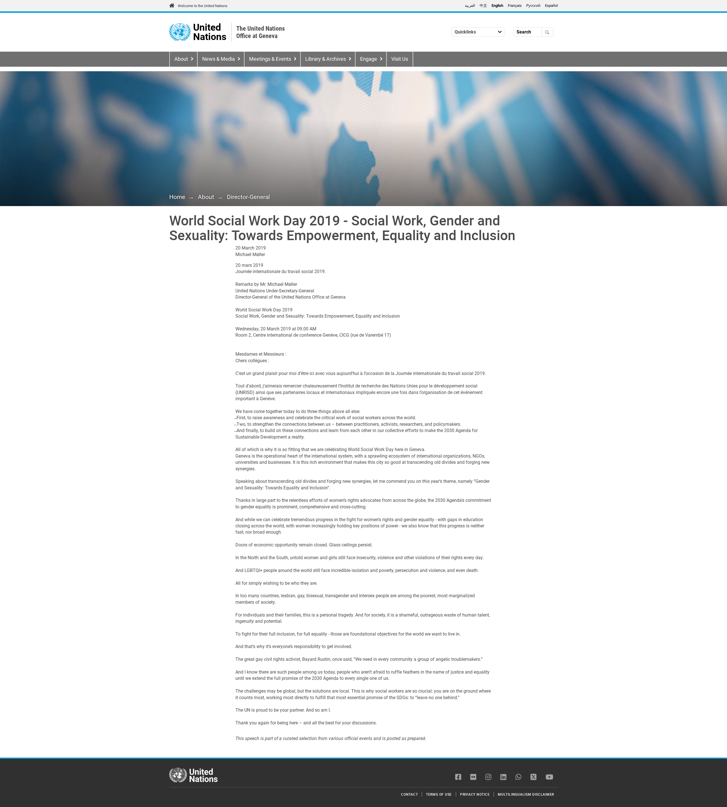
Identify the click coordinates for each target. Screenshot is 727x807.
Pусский (533, 5)
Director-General (248, 197)
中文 (483, 5)
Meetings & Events (270, 59)
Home (177, 197)
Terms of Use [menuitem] (439, 794)
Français (515, 5)
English (497, 5)
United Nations (209, 32)
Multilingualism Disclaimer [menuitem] (526, 794)
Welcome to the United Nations (202, 6)
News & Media (218, 59)
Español (551, 5)
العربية (470, 5)
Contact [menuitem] (409, 794)
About (181, 59)
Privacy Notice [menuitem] (475, 794)
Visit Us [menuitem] (399, 59)
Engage (368, 59)
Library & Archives (325, 59)
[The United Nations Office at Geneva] (180, 32)
